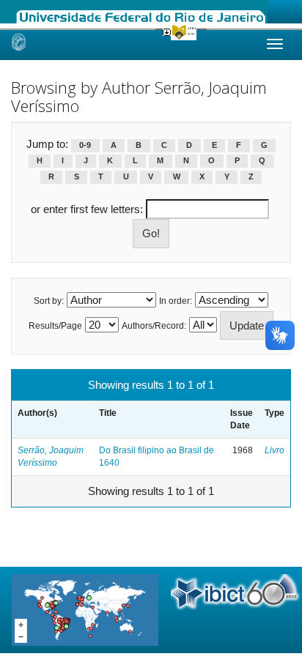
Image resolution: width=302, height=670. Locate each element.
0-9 (85, 145)
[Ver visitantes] (85, 608)
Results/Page (55, 326)
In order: (175, 301)
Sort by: (49, 301)
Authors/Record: (154, 326)
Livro (274, 450)
